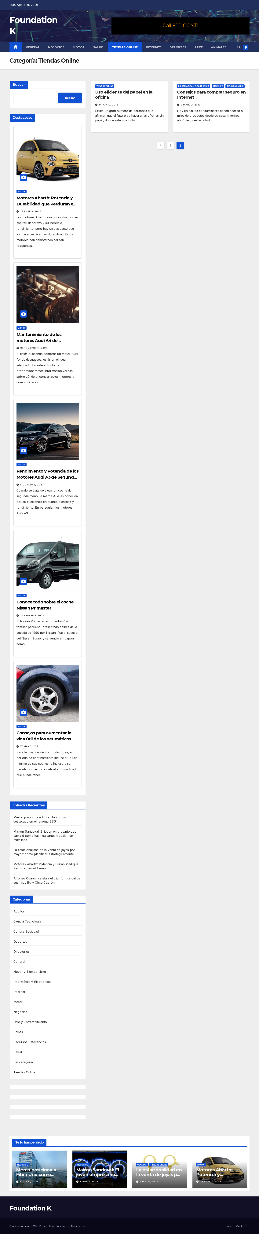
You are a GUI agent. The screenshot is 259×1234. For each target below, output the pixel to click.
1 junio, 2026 (89, 1181)
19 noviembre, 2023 (34, 348)
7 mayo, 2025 (149, 1181)
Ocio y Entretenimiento (30, 1022)
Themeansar (78, 1226)
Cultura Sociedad (26, 931)
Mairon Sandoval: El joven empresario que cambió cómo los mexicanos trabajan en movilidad (44, 836)
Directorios (21, 951)
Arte (199, 47)
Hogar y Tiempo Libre (29, 972)
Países (18, 1032)
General (33, 47)
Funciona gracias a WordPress (28, 1226)
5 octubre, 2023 (32, 484)
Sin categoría (23, 1062)
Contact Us (243, 1226)
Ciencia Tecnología (27, 921)
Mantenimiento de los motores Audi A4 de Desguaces (38, 340)
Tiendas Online (125, 47)
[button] (238, 47)
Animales (219, 47)
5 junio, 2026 (29, 1181)
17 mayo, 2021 (29, 746)
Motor (79, 47)
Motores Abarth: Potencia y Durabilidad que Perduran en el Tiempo (46, 204)
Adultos (19, 911)
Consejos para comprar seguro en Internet (211, 95)
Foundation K (30, 1208)
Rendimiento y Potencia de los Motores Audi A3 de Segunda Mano (47, 477)
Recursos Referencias (29, 1042)
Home (229, 1226)
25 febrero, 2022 (32, 615)
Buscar (19, 85)
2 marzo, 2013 (191, 104)
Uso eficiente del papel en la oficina (123, 95)
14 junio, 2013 (108, 104)
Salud (98, 47)
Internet (153, 47)
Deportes (178, 47)
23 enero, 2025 (30, 211)
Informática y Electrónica (32, 982)
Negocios (56, 47)
